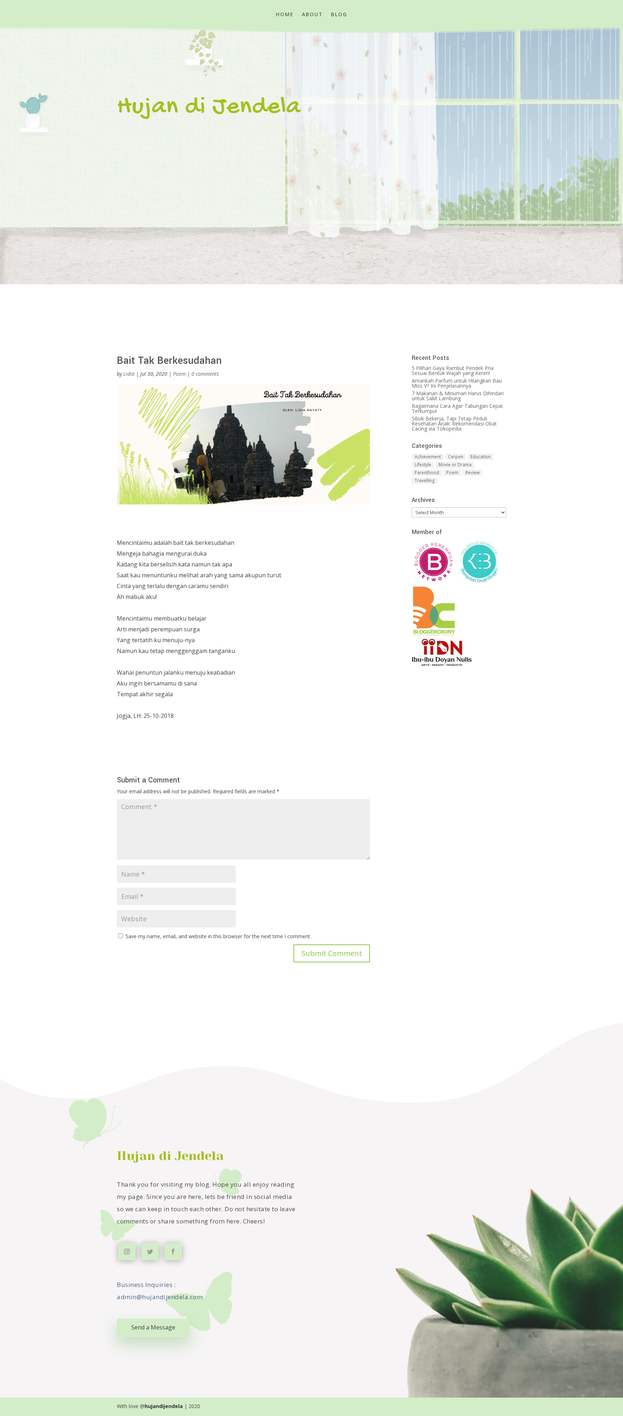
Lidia (128, 373)
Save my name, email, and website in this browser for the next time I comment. (218, 936)
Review (472, 472)
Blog (339, 15)
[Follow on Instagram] (127, 1251)
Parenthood (427, 472)
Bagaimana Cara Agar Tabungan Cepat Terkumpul (457, 408)
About (312, 15)
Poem (179, 373)
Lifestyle (423, 465)
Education (480, 457)
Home (285, 15)
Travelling (424, 480)
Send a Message (153, 1327)
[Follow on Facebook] (173, 1251)
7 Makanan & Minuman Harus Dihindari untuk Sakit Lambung (458, 396)
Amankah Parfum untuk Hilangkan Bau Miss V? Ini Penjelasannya (457, 383)
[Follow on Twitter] (150, 1251)
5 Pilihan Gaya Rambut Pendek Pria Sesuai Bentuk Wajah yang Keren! (453, 370)
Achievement (428, 457)
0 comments (205, 373)
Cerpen (455, 457)
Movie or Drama (455, 465)
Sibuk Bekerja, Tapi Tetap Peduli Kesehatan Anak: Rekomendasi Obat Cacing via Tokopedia (454, 423)
